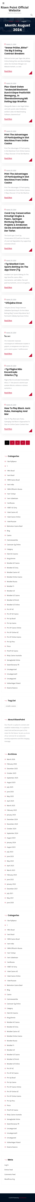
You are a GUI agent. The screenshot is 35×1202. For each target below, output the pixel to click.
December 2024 (12, 819)
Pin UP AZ (10, 609)
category (10, 549)
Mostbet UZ (11, 591)
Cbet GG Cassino (12, 554)
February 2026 (12, 764)
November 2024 (12, 824)
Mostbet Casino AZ (13, 572)
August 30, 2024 (11, 83)
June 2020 (10, 903)
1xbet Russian (11, 521)
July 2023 (10, 852)
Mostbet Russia (12, 582)
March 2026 (11, 759)
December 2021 (12, 889)
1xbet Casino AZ (12, 512)
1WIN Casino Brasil (13, 480)
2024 (17, 21)
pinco (9, 646)
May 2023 (10, 861)
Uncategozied (11, 679)
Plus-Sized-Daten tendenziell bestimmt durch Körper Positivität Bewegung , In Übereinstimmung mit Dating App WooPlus (17, 94)
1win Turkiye (11, 494)
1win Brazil (10, 475)
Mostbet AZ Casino (13, 563)
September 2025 (12, 778)
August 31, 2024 (11, 44)
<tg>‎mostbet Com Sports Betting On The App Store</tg (16, 266)
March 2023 (11, 870)
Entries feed (8, 1170)
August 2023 (11, 847)
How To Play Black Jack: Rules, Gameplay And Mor (17, 411)
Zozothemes (22, 1198)
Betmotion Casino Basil (14, 526)
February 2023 (12, 875)
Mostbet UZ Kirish (13, 600)
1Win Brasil (11, 471)
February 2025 (12, 810)
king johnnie (11, 558)
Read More (8, 71)
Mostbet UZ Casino (13, 595)
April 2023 (10, 866)
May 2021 (10, 898)
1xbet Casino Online (13, 517)
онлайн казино (11, 706)
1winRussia (10, 503)
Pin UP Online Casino (14, 637)
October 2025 (11, 773)
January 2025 (11, 815)
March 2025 (11, 805)
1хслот (7, 336)
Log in (6, 1165)
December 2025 (12, 769)
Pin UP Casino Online (14, 628)
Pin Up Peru (11, 642)
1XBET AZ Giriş (12, 508)
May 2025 (10, 796)
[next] (28, 443)
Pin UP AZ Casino (12, 614)
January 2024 (11, 842)
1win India (10, 484)
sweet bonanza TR (13, 665)
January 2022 (11, 884)
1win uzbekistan (12, 498)
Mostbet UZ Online (13, 605)
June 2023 (10, 856)
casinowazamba (12, 540)
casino (9, 535)
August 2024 (11, 838)
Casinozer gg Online (14, 545)
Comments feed (9, 1174)
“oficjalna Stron (13, 302)
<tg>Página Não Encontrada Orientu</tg (13, 372)
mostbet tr (10, 586)
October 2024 (11, 829)
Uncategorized (12, 669)
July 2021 (10, 893)
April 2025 (10, 801)
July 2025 (10, 787)
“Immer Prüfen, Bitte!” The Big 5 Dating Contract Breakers (16, 50)
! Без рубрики (12, 461)
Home (11, 21)
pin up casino (11, 623)
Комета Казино (12, 688)
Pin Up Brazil (11, 618)
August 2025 (11, 782)
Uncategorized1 (12, 674)
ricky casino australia (14, 655)
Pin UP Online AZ (12, 632)
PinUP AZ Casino (12, 651)
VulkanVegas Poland (13, 683)
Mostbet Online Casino (14, 577)
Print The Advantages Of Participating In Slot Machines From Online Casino (16, 139)
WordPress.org (9, 1179)
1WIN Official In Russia (14, 489)
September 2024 (12, 833)
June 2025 (10, 792)
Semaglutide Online (13, 660)
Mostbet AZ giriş (12, 568)
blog (8, 531)
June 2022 (10, 879)
